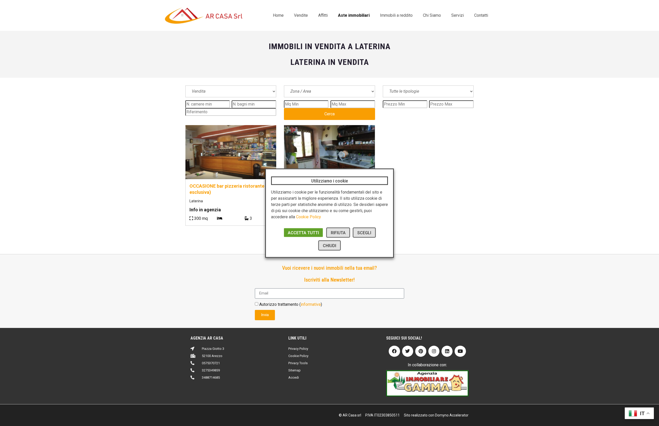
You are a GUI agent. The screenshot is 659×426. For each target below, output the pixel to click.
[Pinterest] (420, 351)
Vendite (301, 15)
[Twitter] (407, 351)
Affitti (323, 15)
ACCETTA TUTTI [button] (303, 232)
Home (278, 15)
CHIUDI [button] (329, 245)
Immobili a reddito (396, 15)
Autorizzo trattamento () (290, 304)
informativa (311, 304)
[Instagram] (433, 351)
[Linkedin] (447, 351)
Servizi (457, 15)
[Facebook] (394, 351)
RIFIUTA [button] (338, 232)
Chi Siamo (432, 15)
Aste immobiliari (354, 15)
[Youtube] (460, 351)
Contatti (481, 15)
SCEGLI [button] (364, 232)
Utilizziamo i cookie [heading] (329, 180)
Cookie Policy (308, 216)
